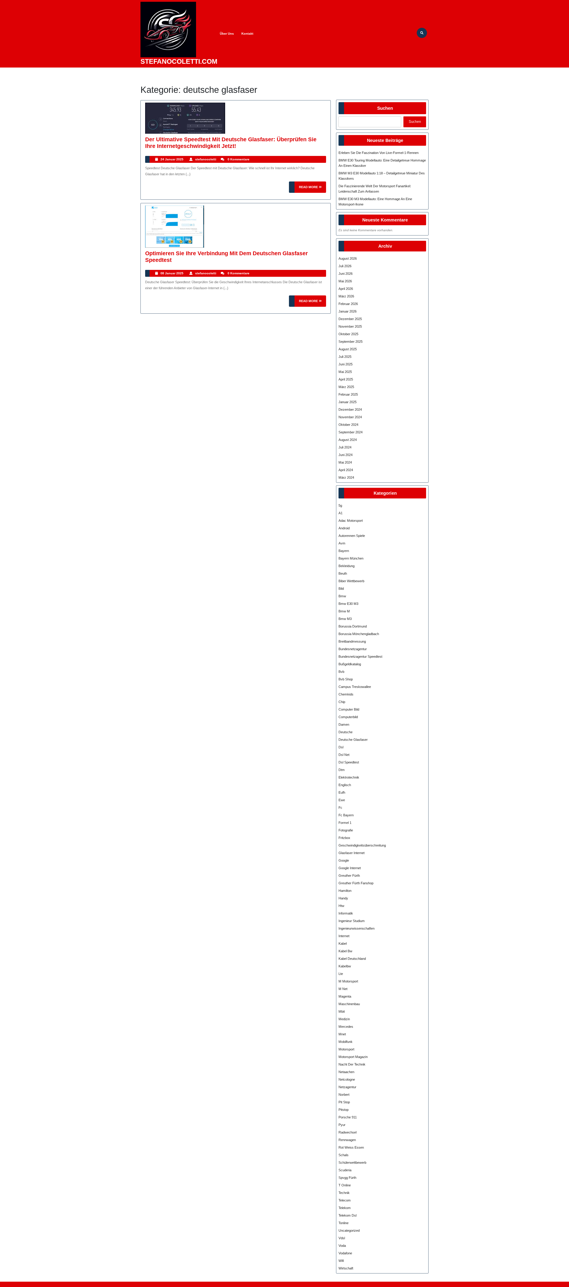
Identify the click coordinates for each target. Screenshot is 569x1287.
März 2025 (346, 387)
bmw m (344, 611)
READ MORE (312, 189)
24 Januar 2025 (171, 159)
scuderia (345, 1170)
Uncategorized (349, 1230)
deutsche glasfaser (353, 739)
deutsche (346, 732)
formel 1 (345, 823)
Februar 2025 (348, 394)
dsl (341, 747)
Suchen (385, 108)
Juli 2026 (345, 266)
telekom (345, 1208)
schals (344, 1155)
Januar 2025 (348, 402)
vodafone (345, 1253)
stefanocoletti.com (178, 61)
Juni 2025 (346, 364)
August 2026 (348, 258)
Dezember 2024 (350, 409)
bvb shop (346, 679)
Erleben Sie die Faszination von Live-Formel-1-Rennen (379, 153)
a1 (341, 513)
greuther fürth (349, 875)
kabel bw (345, 951)
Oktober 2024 (348, 424)
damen (344, 724)
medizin (344, 1019)
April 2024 (346, 470)
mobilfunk (346, 1042)
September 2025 (351, 341)
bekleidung (347, 566)
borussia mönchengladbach (359, 634)
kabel (343, 943)
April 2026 (346, 289)
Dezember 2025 (350, 319)
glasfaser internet (352, 853)
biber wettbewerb (351, 581)
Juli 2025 (345, 357)
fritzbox (344, 838)
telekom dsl (348, 1215)
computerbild (348, 717)
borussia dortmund (353, 626)
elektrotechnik (349, 777)
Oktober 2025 (348, 334)
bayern (344, 551)
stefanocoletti (205, 159)
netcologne (347, 1079)
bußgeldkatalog (350, 664)
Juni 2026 (346, 273)
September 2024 (351, 432)
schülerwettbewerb (352, 1162)
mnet (342, 1034)
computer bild (349, 709)
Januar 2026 (348, 311)
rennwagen (347, 1140)
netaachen (346, 1072)
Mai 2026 (345, 281)
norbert (344, 1094)
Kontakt (247, 33)
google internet (350, 868)
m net (343, 989)
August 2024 (348, 440)
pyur (342, 1125)
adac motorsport (351, 520)
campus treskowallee (355, 687)
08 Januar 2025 (171, 273)
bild (341, 588)
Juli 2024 (345, 447)
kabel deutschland (352, 958)
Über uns (227, 33)
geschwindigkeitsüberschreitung (362, 845)
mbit (342, 1011)
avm (342, 543)
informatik (346, 913)
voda (342, 1245)
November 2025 (350, 326)
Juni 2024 (346, 455)
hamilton (345, 891)
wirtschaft (346, 1268)
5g (340, 505)
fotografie (346, 830)
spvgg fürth (347, 1177)
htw (341, 906)
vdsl (342, 1238)
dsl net (344, 755)
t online (345, 1185)
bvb (341, 671)
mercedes (346, 1026)
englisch (345, 785)
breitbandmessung (352, 641)
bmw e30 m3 (348, 604)
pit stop (344, 1102)
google (344, 860)
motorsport (346, 1049)
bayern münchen (351, 558)
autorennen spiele (352, 536)
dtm (342, 770)
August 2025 (348, 349)
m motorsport (348, 981)
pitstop (344, 1110)
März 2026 (346, 296)
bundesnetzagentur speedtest (360, 656)
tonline (344, 1223)
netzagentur (347, 1087)
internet (344, 936)
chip (342, 702)
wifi (341, 1261)
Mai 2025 (345, 372)
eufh (342, 792)
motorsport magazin (353, 1057)
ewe (342, 800)
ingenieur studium (352, 921)
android (344, 528)
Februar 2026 (348, 304)
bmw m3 (345, 619)
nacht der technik (352, 1064)
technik (344, 1193)
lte (341, 974)
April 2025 (346, 379)
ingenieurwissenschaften (357, 928)
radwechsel (348, 1132)
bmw (342, 596)
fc (340, 807)
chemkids (346, 694)
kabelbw (345, 966)
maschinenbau (349, 1004)
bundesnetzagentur (353, 649)
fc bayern (346, 815)
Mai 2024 (345, 462)
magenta (345, 996)
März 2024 (346, 477)
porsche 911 (348, 1117)
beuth (343, 573)
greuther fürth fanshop (356, 883)
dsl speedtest (349, 762)
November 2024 (350, 417)
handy (343, 898)
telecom (345, 1200)
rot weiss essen (351, 1147)
